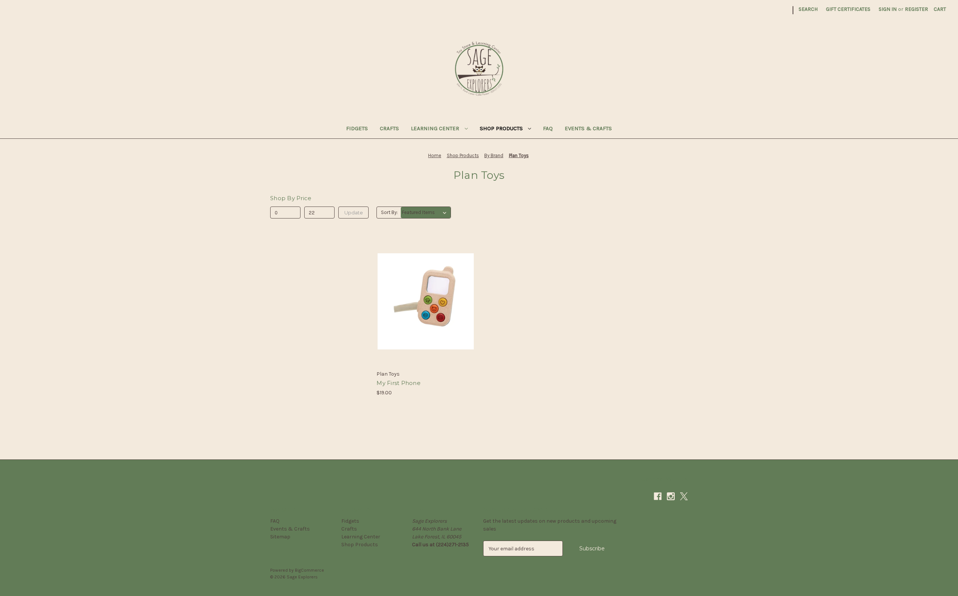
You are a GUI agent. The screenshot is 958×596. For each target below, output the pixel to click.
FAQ (548, 128)
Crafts (389, 128)
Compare (423, 302)
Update (353, 213)
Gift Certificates (848, 9)
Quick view (424, 288)
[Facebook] (759, 10)
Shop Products (502, 128)
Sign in (888, 9)
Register (916, 9)
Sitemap (280, 537)
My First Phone (398, 382)
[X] (785, 10)
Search (808, 9)
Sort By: (389, 212)
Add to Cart (426, 315)
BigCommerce (309, 570)
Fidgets (357, 128)
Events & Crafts (588, 128)
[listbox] (426, 212)
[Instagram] (772, 10)
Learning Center (436, 128)
